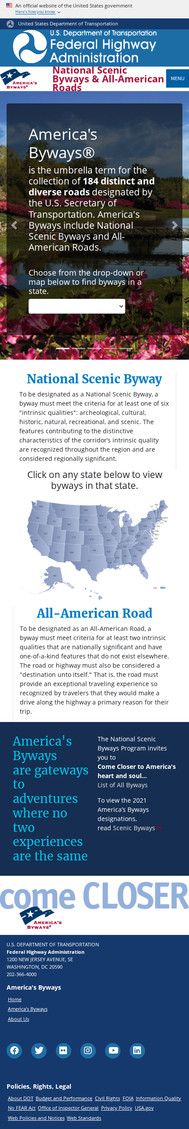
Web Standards (84, 1118)
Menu (178, 78)
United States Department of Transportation (68, 23)
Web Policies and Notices (36, 1118)
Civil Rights (107, 1098)
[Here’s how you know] (94, 9)
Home (15, 999)
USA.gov (144, 1107)
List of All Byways (123, 785)
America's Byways (27, 1008)
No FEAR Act (22, 1107)
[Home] (85, 48)
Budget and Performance (64, 1098)
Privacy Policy (116, 1107)
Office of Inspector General (68, 1107)
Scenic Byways (134, 828)
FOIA (128, 1098)
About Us (18, 1019)
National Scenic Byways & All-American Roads (108, 79)
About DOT (20, 1098)
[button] (14, 225)
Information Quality (158, 1098)
